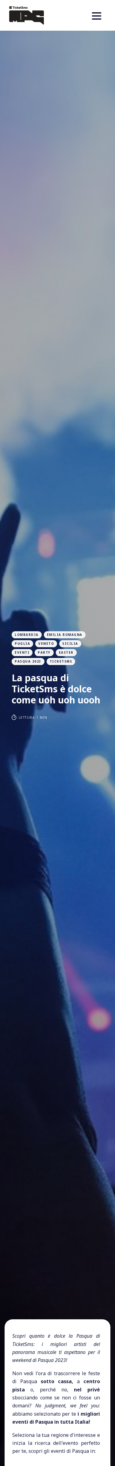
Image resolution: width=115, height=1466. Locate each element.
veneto (46, 643)
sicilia (70, 643)
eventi (22, 652)
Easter (66, 652)
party (44, 652)
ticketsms (61, 661)
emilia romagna (64, 634)
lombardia (27, 634)
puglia (22, 643)
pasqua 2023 (28, 661)
